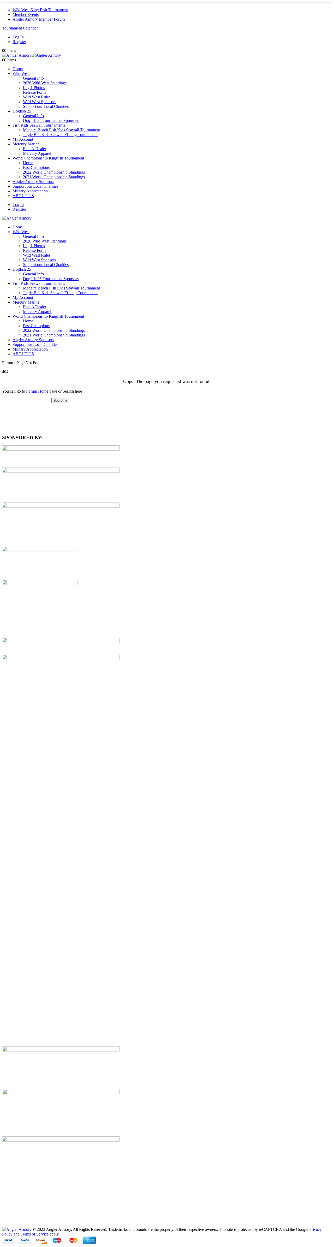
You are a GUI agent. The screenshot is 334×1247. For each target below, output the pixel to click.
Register (19, 41)
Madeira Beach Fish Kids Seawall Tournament (61, 130)
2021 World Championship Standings (54, 177)
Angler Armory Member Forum (39, 19)
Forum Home (37, 391)
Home (18, 69)
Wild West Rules (36, 97)
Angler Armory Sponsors (33, 181)
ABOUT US (23, 195)
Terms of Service (35, 1234)
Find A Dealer (34, 148)
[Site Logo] (31, 55)
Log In (18, 37)
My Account (23, 139)
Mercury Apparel (37, 153)
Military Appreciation (30, 191)
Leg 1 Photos (34, 87)
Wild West (21, 73)
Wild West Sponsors (39, 101)
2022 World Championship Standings (54, 172)
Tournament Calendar (20, 28)
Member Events (26, 14)
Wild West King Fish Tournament (40, 10)
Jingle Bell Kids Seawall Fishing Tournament (60, 134)
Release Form (34, 92)
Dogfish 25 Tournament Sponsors (51, 120)
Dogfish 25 (22, 111)
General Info (33, 78)
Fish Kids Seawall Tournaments (39, 125)
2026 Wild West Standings (45, 83)
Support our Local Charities (46, 106)
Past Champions (36, 167)
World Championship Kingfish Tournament (48, 158)
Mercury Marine (26, 144)
